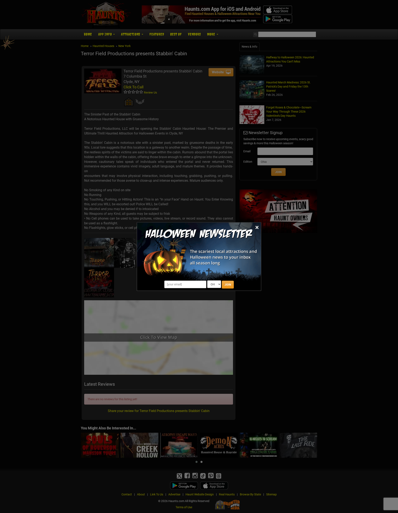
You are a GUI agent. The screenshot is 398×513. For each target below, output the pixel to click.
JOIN (227, 284)
